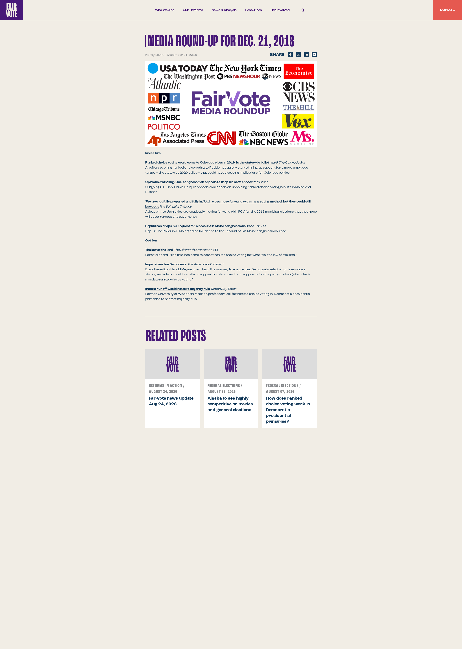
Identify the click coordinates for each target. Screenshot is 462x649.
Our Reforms (193, 10)
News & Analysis (224, 10)
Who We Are (164, 10)
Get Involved (280, 10)
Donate (447, 10)
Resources (253, 10)
